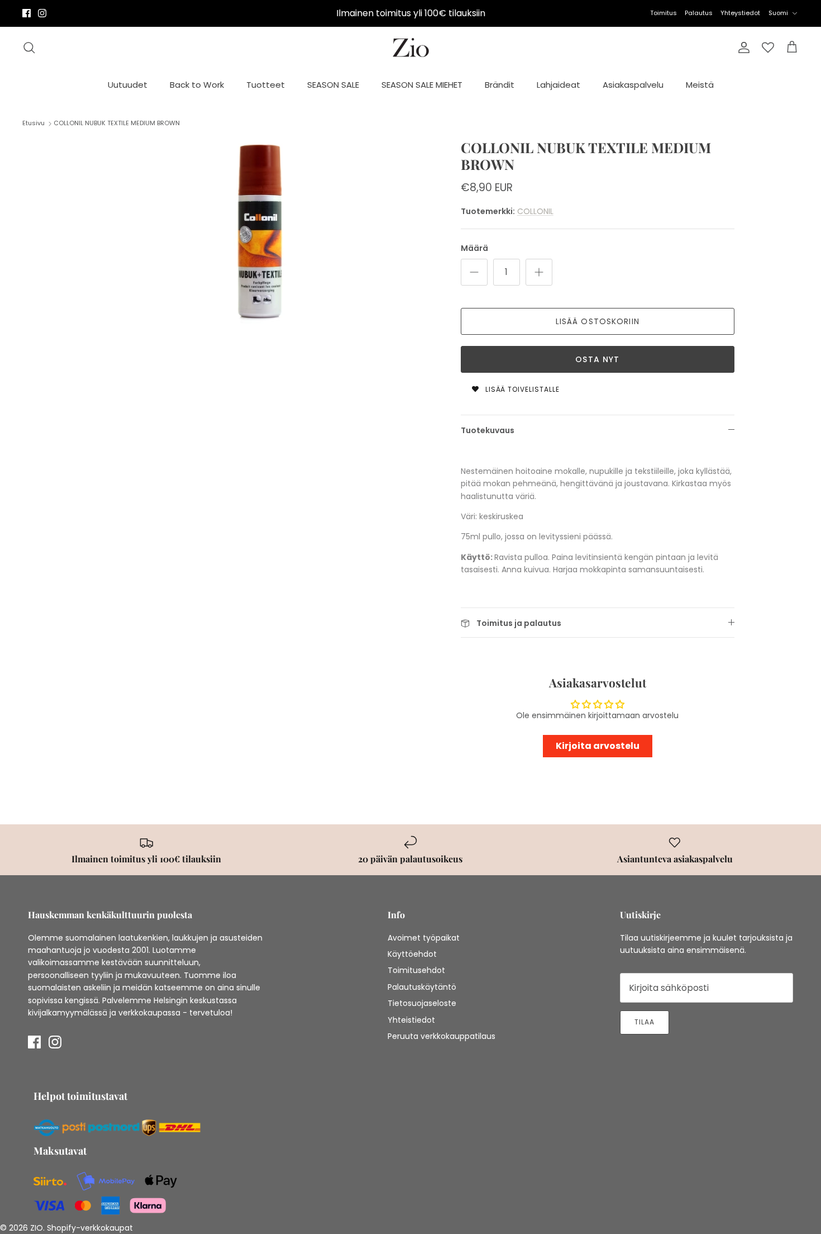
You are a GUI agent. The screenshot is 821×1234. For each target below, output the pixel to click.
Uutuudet (127, 85)
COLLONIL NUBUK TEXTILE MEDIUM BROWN (117, 122)
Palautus (699, 12)
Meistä (700, 85)
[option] (261, 231)
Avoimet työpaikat (424, 937)
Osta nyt (597, 359)
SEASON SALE (333, 85)
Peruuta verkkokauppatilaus (441, 1036)
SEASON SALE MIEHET (421, 85)
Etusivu (33, 122)
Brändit (499, 85)
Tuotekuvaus (487, 430)
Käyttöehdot (412, 954)
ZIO (36, 1227)
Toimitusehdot (416, 970)
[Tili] (742, 47)
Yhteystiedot (740, 12)
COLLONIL (535, 211)
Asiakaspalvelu (633, 85)
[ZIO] (411, 48)
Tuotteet (265, 85)
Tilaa (644, 1022)
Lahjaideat (558, 85)
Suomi (778, 12)
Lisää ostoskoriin (597, 321)
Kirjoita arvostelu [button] (597, 745)
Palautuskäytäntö (422, 987)
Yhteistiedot (411, 1020)
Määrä (474, 248)
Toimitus (663, 12)
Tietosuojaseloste (422, 1003)
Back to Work (197, 85)
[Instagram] (42, 13)
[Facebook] (26, 13)
